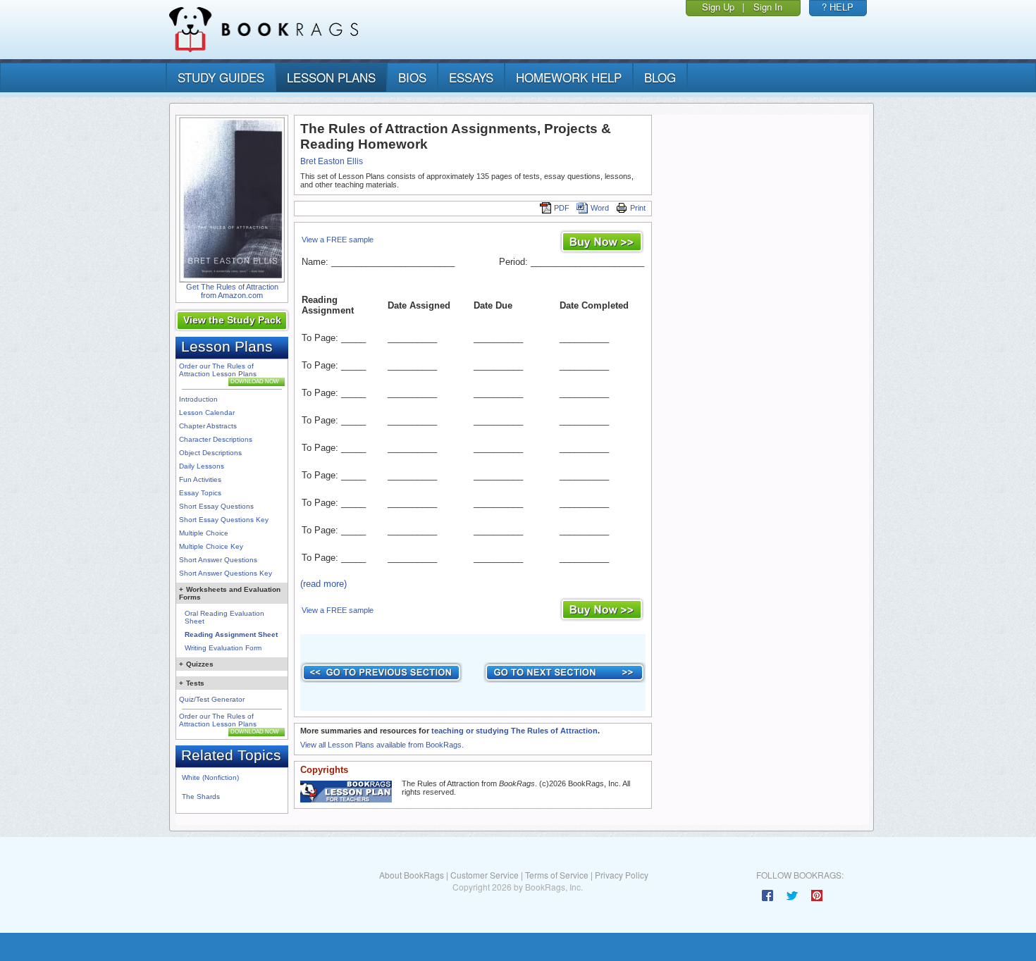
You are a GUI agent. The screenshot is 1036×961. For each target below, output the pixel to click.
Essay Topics (200, 493)
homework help (569, 77)
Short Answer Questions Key (225, 573)
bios (412, 77)
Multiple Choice (203, 533)
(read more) (323, 583)
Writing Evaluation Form (223, 648)
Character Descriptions (215, 439)
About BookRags (411, 875)
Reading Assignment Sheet (231, 634)
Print (638, 208)
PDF (561, 208)
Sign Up (718, 6)
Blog (660, 77)
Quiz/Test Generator (212, 699)
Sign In (767, 6)
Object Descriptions (210, 453)
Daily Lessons (201, 466)
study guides (221, 77)
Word (600, 208)
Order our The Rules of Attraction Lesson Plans (218, 370)
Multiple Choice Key (211, 546)
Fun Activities (200, 479)
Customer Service (484, 875)
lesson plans (331, 77)
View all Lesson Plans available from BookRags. (382, 744)
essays (471, 77)
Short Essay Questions (216, 506)
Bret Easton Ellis (331, 161)
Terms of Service (556, 875)
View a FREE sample (338, 239)
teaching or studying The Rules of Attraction (514, 730)
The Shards (201, 796)
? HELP (837, 6)
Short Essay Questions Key (224, 519)
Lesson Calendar (207, 412)
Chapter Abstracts (208, 426)
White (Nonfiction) (210, 777)
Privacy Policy (621, 875)
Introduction (198, 399)
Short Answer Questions (218, 560)
